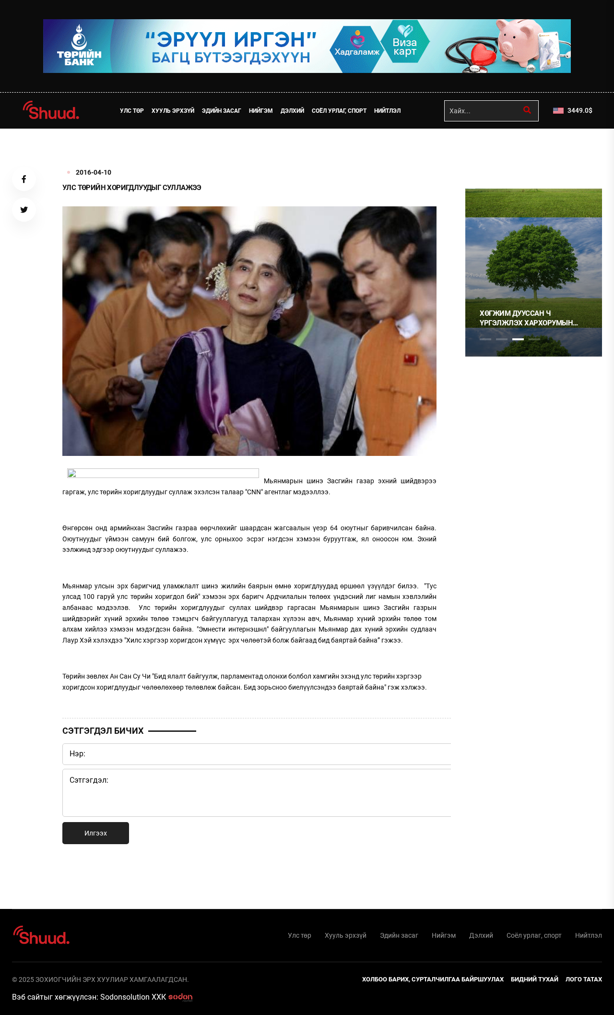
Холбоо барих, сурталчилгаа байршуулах (433, 979)
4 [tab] (534, 339)
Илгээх (95, 833)
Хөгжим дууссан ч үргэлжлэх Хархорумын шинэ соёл (526, 318)
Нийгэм (261, 110)
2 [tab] (502, 339)
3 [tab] (518, 339)
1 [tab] (485, 150)
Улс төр (132, 110)
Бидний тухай (534, 979)
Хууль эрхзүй (173, 110)
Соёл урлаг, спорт (339, 110)
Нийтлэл (387, 110)
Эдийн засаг (221, 110)
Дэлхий (292, 110)
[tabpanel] (533, 273)
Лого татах (584, 979)
